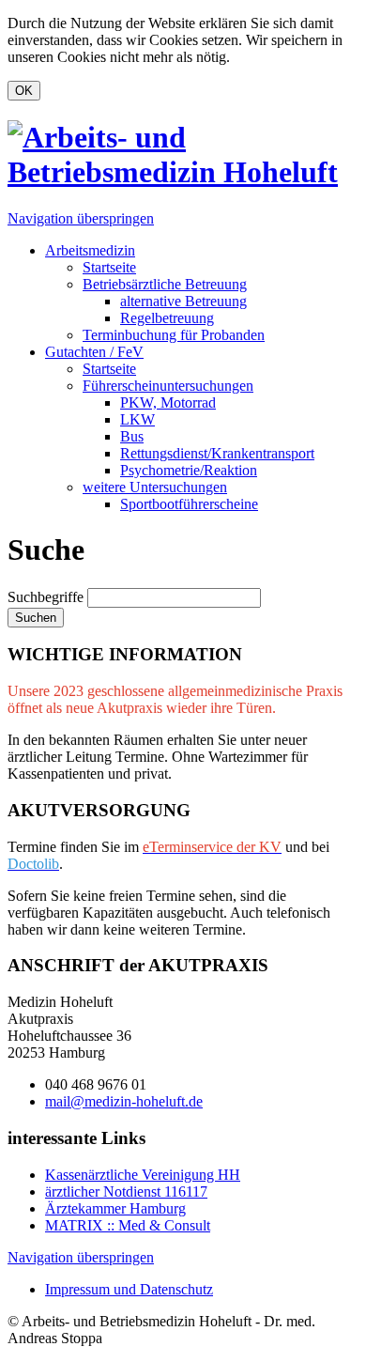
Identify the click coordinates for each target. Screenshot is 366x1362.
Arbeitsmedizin (90, 250)
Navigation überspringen (81, 218)
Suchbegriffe (46, 597)
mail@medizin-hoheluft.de (124, 1101)
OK (24, 91)
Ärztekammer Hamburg (115, 1208)
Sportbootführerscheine (189, 504)
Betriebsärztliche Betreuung (165, 284)
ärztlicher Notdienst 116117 (126, 1191)
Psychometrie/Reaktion (188, 470)
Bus (132, 436)
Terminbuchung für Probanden (174, 335)
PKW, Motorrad (168, 402)
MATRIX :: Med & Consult (127, 1225)
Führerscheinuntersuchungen (168, 386)
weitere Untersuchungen (155, 487)
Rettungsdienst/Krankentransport (217, 453)
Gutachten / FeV (94, 352)
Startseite (109, 267)
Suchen (35, 618)
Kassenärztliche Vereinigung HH (142, 1175)
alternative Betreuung (183, 301)
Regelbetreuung (167, 318)
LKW (137, 419)
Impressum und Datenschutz (129, 1289)
